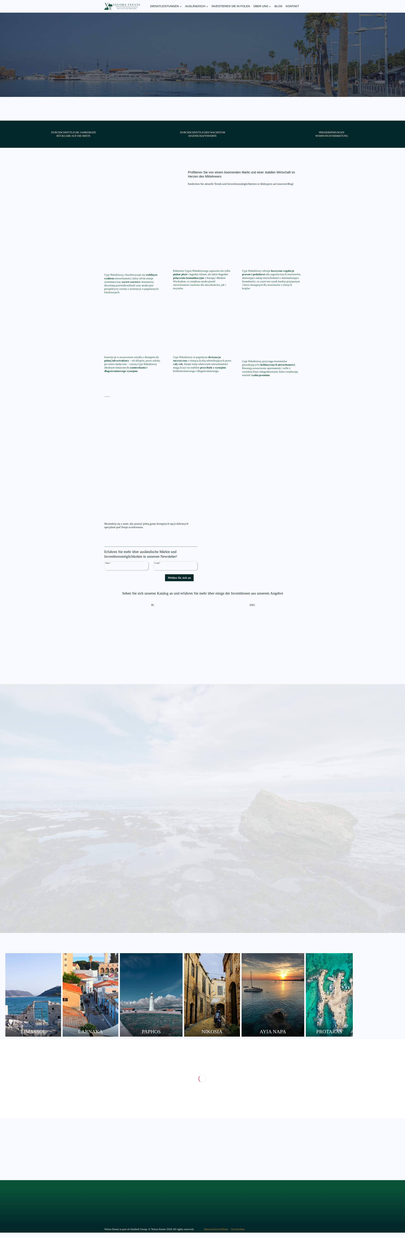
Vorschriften (238, 1229)
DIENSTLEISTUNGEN (157, 1197)
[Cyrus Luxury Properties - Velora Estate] (252, 636)
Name (108, 563)
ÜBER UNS (200, 1197)
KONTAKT (292, 6)
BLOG (278, 6)
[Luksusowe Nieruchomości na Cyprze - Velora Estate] (153, 636)
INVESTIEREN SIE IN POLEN (231, 6)
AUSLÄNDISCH (153, 1205)
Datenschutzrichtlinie (216, 1229)
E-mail (157, 563)
